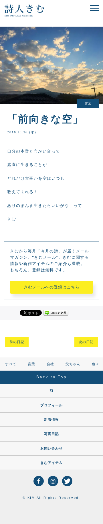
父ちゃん (73, 364)
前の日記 (16, 342)
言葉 (31, 364)
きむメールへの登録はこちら (52, 287)
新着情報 (51, 420)
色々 (95, 364)
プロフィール (51, 405)
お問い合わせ (51, 448)
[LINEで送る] (55, 312)
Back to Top (51, 377)
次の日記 (86, 342)
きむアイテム (51, 463)
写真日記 (51, 434)
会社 (50, 364)
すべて (10, 364)
